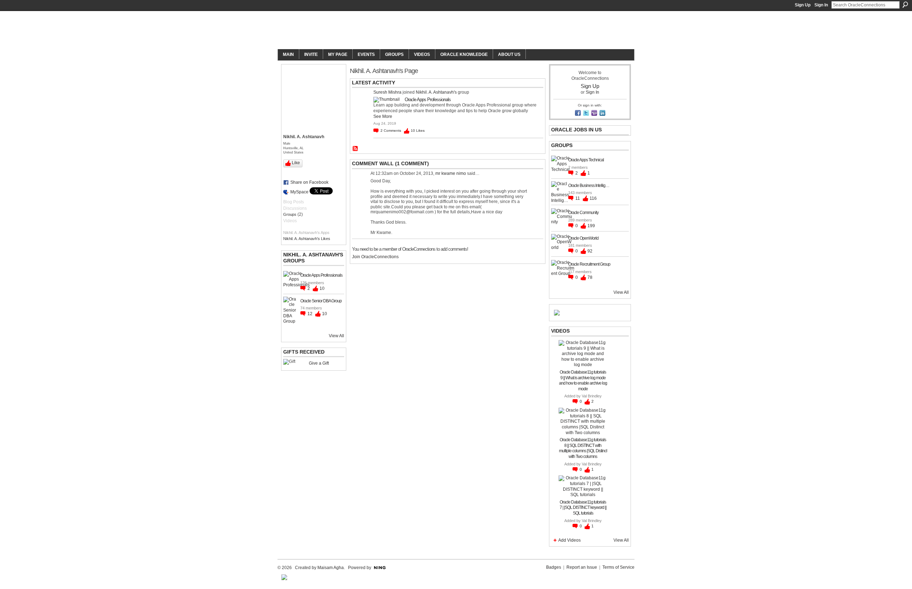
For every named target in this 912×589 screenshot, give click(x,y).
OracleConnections (376, 30)
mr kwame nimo (450, 173)
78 (589, 277)
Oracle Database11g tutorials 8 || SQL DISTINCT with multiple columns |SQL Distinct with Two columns (583, 448)
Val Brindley (592, 396)
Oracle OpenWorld (583, 238)
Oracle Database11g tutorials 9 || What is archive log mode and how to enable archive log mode (583, 380)
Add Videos (569, 540)
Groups (289, 214)
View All (336, 335)
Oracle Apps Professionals (321, 275)
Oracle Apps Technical (586, 159)
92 (589, 251)
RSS (355, 149)
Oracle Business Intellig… (588, 185)
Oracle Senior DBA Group (321, 300)
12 (310, 313)
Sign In (821, 4)
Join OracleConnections (375, 256)
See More (382, 116)
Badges (553, 567)
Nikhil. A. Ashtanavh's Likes (306, 238)
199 (591, 225)
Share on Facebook (309, 182)
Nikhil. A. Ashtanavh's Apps (306, 232)
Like (296, 162)
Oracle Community (583, 212)
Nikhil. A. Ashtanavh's (436, 92)
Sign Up (802, 4)
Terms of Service (618, 567)
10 (322, 288)
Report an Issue (581, 567)
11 (578, 198)
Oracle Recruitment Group (589, 264)
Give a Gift (319, 363)
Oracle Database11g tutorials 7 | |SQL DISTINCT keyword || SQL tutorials (583, 508)
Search (905, 4)
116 (593, 198)
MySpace (299, 191)
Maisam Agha (330, 567)
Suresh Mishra (387, 92)
